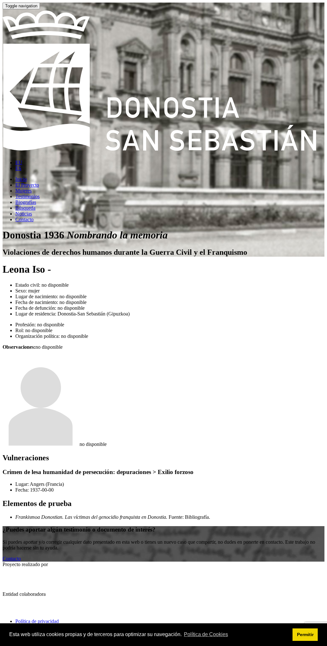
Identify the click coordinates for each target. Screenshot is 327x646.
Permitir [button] (305, 634)
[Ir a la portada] (163, 151)
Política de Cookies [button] (206, 634)
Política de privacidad (37, 621)
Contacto (12, 558)
